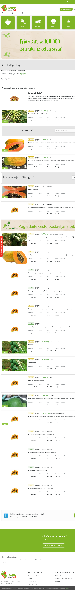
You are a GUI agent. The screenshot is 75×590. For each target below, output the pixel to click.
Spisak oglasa (66, 9)
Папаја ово (31, 344)
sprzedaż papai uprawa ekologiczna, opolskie (40, 488)
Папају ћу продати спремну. (36, 380)
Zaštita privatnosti (60, 576)
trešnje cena (28, 560)
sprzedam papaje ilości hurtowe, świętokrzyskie (41, 434)
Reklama (57, 581)
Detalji (67, 588)
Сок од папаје (32, 362)
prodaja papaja (37, 560)
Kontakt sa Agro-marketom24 (63, 578)
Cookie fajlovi (32, 581)
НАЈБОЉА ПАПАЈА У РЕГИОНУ (37, 114)
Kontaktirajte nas (54, 545)
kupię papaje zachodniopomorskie (37, 470)
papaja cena (21, 560)
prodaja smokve (6, 560)
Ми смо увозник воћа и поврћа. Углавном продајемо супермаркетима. (48, 291)
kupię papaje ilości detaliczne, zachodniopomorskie (42, 452)
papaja (23, 74)
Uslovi (30, 578)
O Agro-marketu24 (33, 576)
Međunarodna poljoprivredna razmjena (13, 13)
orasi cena (14, 560)
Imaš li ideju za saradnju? (1, 246)
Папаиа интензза (33, 189)
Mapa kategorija (32, 584)
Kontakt (71, 1)
